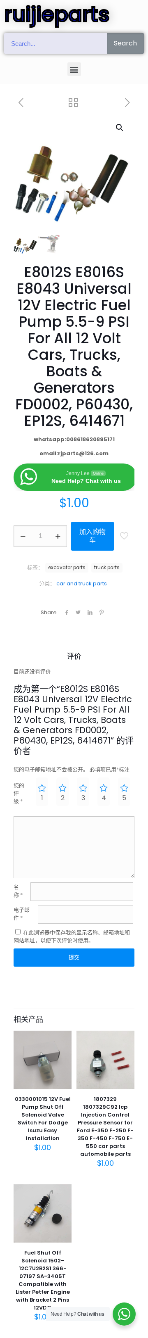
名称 (18, 891)
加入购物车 (92, 536)
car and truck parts (81, 583)
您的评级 (19, 793)
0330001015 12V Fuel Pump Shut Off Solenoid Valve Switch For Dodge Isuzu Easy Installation (43, 1118)
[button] (74, 69)
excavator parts (67, 567)
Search (125, 43)
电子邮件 (22, 914)
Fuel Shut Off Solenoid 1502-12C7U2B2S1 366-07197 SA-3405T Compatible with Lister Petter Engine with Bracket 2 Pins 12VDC (43, 1280)
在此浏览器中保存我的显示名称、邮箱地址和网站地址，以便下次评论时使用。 (72, 936)
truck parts (107, 567)
